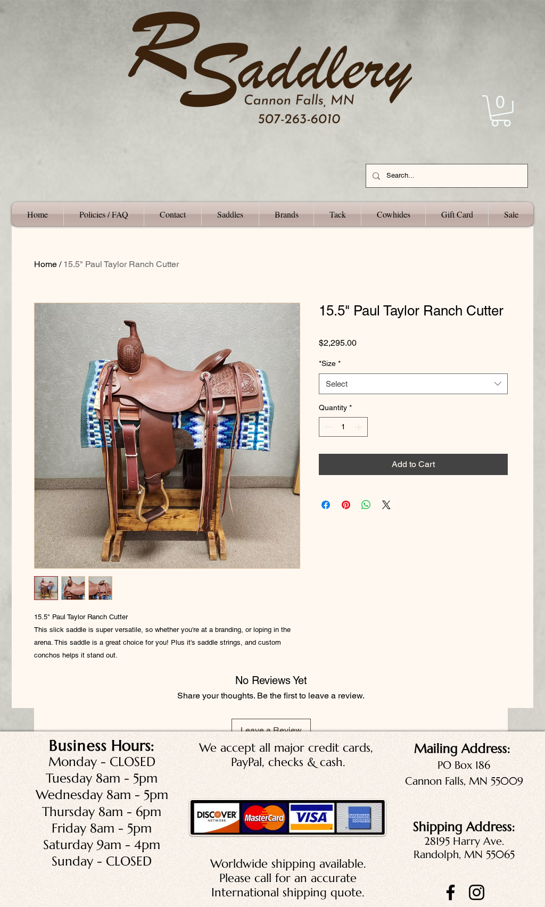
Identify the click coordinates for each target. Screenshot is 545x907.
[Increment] (359, 427)
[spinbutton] (343, 427)
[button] (500, 111)
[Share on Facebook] (325, 504)
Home (45, 264)
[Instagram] (476, 892)
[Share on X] (386, 504)
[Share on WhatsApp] (366, 504)
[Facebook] (450, 892)
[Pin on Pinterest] (346, 504)
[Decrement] (327, 427)
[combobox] (413, 383)
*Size (330, 363)
